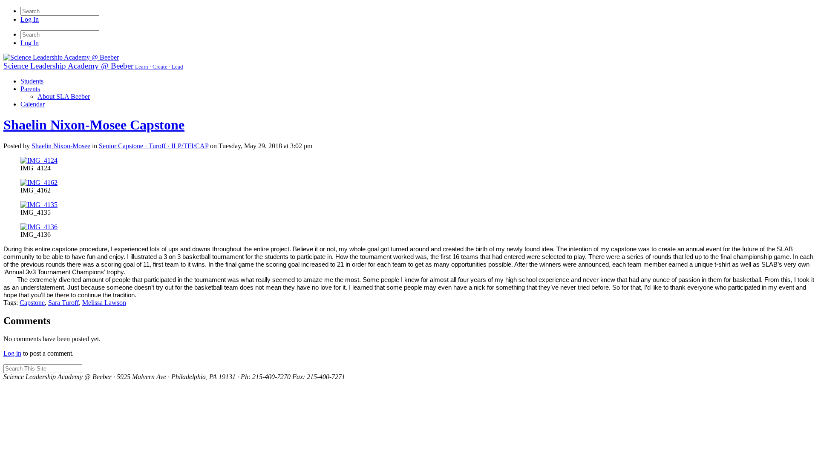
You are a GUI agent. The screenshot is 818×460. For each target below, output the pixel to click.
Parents (30, 88)
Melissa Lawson (104, 302)
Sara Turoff (63, 302)
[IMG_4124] (39, 160)
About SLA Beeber (63, 96)
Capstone (32, 302)
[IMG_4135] (39, 204)
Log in (12, 353)
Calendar (32, 104)
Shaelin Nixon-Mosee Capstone (93, 124)
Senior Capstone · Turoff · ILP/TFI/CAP (153, 146)
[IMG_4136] (39, 226)
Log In (29, 19)
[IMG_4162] (39, 182)
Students (31, 81)
